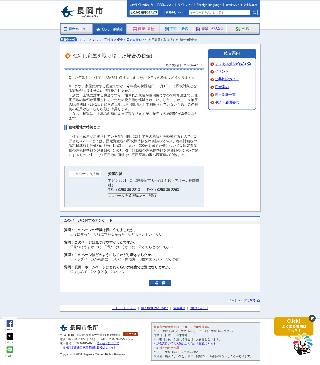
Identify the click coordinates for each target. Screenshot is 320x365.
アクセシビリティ (124, 308)
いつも (119, 272)
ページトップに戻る (242, 300)
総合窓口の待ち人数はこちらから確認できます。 (188, 343)
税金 (120, 39)
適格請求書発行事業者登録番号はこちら (88, 347)
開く (296, 336)
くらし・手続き (102, 39)
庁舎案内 (222, 87)
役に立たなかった (111, 234)
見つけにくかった (121, 247)
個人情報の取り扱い (154, 308)
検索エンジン (152, 259)
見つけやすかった (87, 247)
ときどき (101, 272)
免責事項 (179, 308)
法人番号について (108, 343)
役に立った (82, 234)
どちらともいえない (147, 234)
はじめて (80, 272)
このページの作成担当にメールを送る (133, 195)
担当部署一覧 (225, 94)
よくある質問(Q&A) (230, 64)
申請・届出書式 (227, 102)
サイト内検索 (125, 259)
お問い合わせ (199, 308)
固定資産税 (134, 39)
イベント (222, 71)
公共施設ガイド (227, 79)
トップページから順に (90, 259)
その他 (174, 259)
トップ (84, 39)
